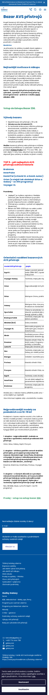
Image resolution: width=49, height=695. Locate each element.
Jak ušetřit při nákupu (10, 571)
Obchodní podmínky (10, 584)
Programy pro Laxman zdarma (14, 603)
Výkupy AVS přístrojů (10, 619)
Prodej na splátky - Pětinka (12, 576)
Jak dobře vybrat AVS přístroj (13, 569)
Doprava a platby (9, 566)
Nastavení (24, 682)
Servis (4, 596)
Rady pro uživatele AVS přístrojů (14, 623)
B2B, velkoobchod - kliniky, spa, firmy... (17, 600)
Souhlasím (23, 689)
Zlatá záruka (7, 574)
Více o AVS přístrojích (10, 579)
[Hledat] (35, 9)
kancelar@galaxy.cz (13, 638)
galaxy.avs (10, 643)
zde (33, 676)
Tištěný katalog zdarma (11, 563)
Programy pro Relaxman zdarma (15, 606)
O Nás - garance (8, 613)
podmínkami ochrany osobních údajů (20, 538)
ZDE (39, 498)
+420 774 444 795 (13, 640)
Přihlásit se (10, 547)
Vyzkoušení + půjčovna (11, 582)
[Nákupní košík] (40, 9)
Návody (5, 610)
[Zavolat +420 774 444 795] (30, 9)
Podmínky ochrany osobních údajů (16, 616)
